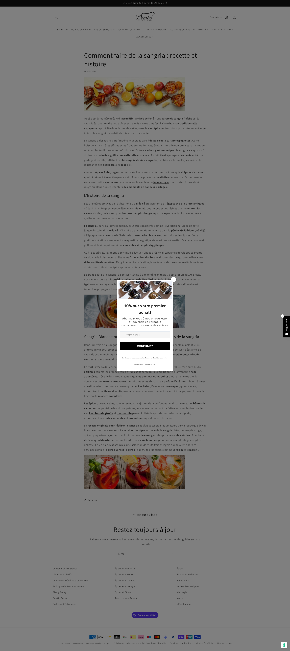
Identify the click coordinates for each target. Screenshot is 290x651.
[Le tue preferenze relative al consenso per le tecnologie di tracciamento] (284, 645)
